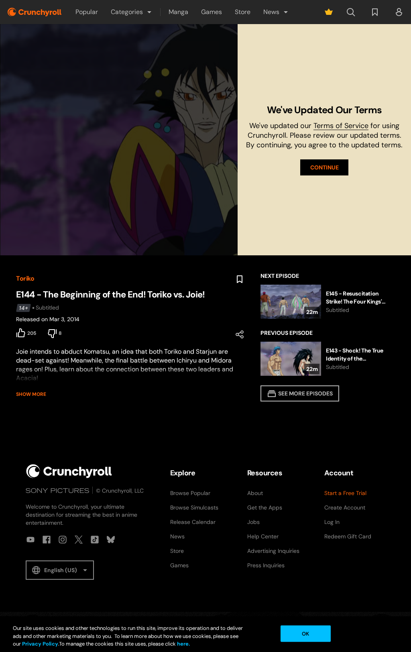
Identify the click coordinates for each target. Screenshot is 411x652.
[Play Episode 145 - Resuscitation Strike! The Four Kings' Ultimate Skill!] (327, 302)
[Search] (351, 12)
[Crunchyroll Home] (69, 471)
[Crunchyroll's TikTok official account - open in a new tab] (95, 539)
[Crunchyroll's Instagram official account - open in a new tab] (62, 539)
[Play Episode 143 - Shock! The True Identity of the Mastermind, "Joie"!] (327, 359)
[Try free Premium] (329, 12)
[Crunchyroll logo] (34, 12)
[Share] (240, 334)
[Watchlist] (375, 12)
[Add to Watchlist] (240, 279)
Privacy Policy (40, 643)
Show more (31, 394)
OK (305, 633)
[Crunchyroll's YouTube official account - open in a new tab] (30, 539)
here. (183, 643)
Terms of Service (340, 125)
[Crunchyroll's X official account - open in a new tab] (78, 539)
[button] (131, 12)
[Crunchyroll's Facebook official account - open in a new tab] (46, 539)
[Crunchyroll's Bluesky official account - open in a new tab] (111, 539)
